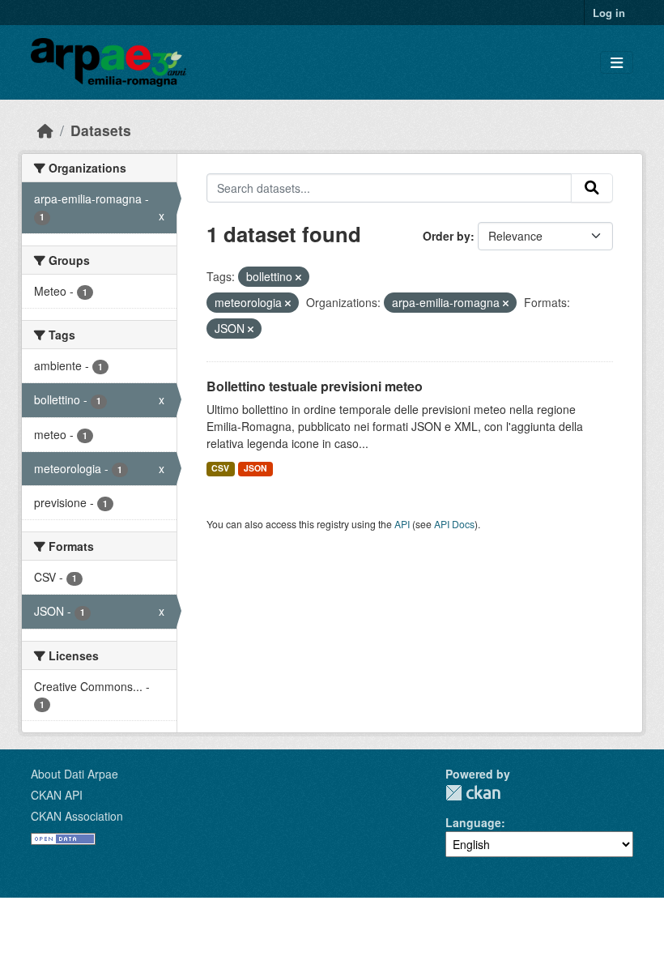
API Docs (454, 524)
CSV (220, 468)
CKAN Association (77, 816)
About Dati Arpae (74, 774)
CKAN (472, 792)
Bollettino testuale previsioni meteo (314, 386)
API (402, 524)
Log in (609, 12)
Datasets (100, 130)
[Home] (45, 130)
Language (473, 822)
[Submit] (592, 188)
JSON (255, 468)
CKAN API (57, 795)
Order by (446, 236)
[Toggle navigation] (616, 63)
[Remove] (298, 277)
